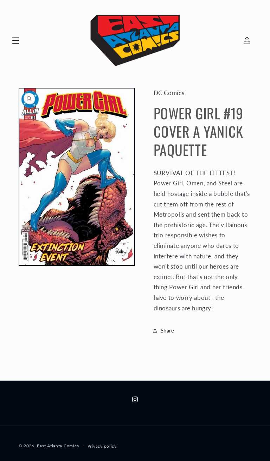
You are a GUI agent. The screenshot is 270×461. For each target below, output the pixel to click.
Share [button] (167, 330)
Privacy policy (102, 446)
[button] (15, 40)
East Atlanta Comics (58, 445)
